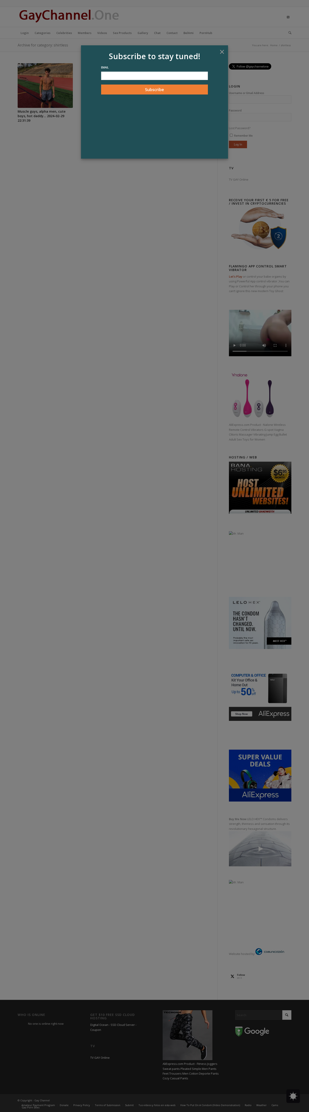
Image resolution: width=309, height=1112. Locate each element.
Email (105, 67)
